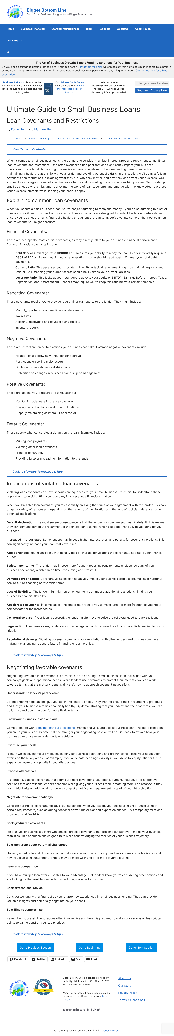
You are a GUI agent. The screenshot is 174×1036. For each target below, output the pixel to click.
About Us (122, 28)
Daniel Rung (19, 129)
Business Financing (33, 28)
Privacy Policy (127, 992)
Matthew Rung (44, 129)
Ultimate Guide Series (72, 82)
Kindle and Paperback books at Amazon (70, 89)
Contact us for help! (89, 66)
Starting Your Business (65, 28)
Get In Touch (143, 28)
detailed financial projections (55, 727)
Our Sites (12, 40)
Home (10, 28)
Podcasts (104, 28)
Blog (89, 28)
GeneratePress (111, 1030)
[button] (8, 52)
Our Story (124, 985)
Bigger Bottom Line (47, 10)
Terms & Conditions (131, 1000)
